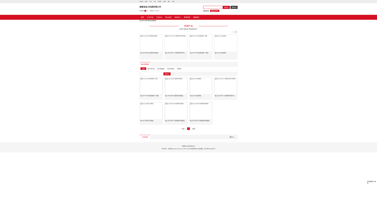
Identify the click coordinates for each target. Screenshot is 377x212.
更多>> (232, 137)
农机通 (141, 1)
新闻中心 (178, 17)
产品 (155, 1)
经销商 (159, 1)
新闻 (146, 1)
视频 (164, 1)
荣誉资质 (187, 17)
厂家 (150, 1)
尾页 (193, 129)
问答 (173, 1)
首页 (183, 129)
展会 (169, 1)
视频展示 (196, 17)
